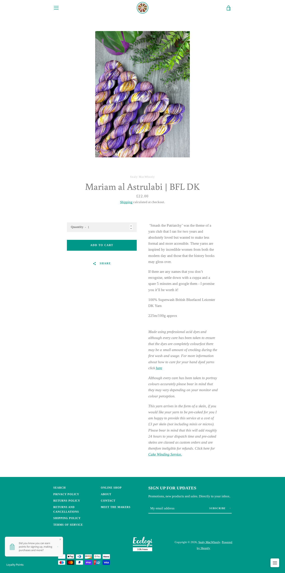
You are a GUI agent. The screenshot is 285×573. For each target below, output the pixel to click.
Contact (108, 500)
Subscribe (217, 508)
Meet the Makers (115, 507)
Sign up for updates (172, 488)
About (106, 494)
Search (59, 487)
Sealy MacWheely (209, 542)
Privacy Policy (66, 494)
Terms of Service (68, 524)
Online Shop (111, 487)
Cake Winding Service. (165, 454)
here (159, 368)
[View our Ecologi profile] (142, 545)
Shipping (126, 202)
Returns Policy (66, 500)
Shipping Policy (67, 518)
